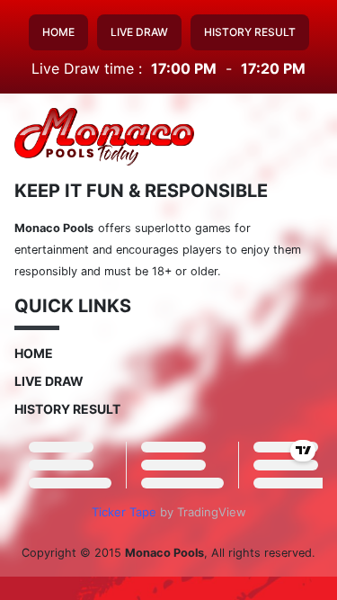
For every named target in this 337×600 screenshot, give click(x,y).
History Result (250, 32)
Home (58, 32)
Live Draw (139, 32)
